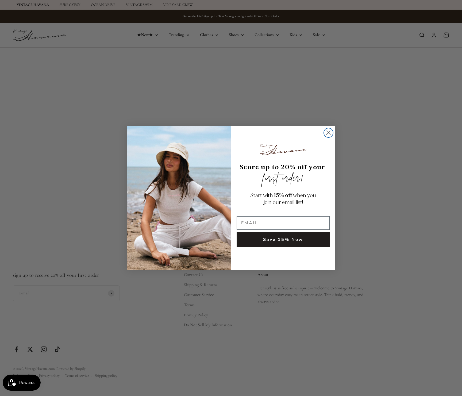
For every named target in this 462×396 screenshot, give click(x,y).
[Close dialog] (328, 132)
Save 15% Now (283, 240)
